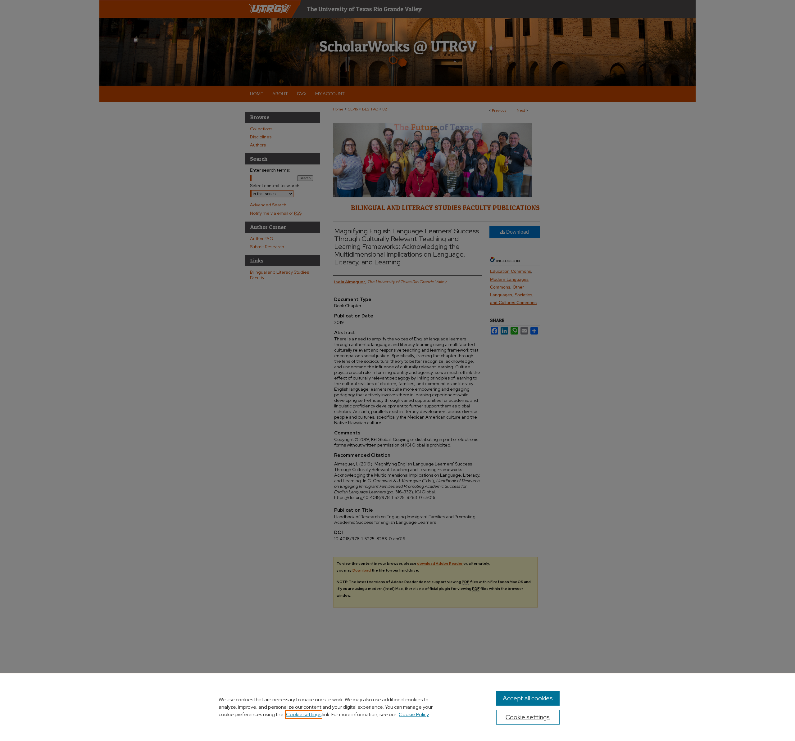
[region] (397, 707)
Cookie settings (303, 714)
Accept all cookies (528, 698)
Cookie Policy (414, 714)
